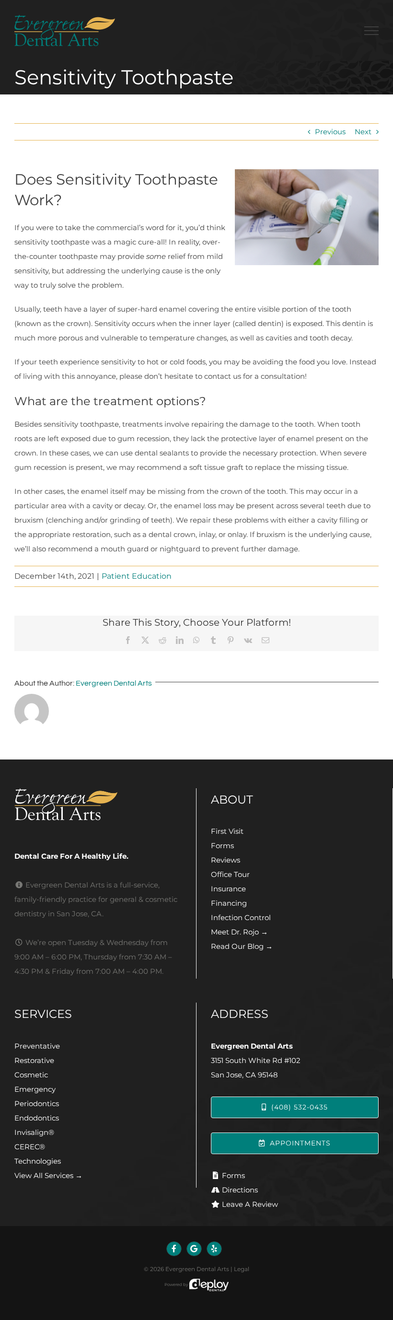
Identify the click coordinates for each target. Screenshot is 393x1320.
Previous (330, 131)
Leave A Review (250, 1204)
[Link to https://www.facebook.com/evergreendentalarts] (174, 1249)
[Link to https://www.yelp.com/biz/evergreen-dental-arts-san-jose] (214, 1249)
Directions (240, 1189)
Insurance (228, 888)
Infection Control (241, 917)
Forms (222, 845)
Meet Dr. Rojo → (239, 931)
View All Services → (48, 1175)
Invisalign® (34, 1132)
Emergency (35, 1089)
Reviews (225, 859)
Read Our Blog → (242, 946)
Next (363, 131)
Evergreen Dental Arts (114, 683)
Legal (241, 1269)
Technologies (37, 1161)
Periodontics (36, 1103)
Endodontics (36, 1117)
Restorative (34, 1060)
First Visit (227, 831)
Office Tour (230, 874)
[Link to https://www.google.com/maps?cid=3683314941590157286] (194, 1249)
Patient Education (137, 576)
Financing (229, 903)
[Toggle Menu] (371, 30)
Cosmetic (31, 1074)
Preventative (37, 1046)
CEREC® (29, 1146)
